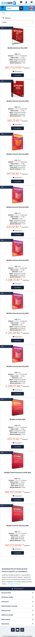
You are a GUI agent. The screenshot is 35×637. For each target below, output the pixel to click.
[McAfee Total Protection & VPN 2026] (17, 460)
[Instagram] (22, 630)
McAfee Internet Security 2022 (17, 101)
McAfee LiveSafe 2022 (17, 419)
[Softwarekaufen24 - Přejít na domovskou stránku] (8, 3)
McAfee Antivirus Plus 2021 (18, 48)
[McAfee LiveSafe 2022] (17, 407)
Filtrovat (8, 18)
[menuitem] (2, 8)
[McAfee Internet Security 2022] (17, 89)
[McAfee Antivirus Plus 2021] (17, 36)
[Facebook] (13, 630)
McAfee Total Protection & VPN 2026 (17, 473)
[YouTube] (17, 630)
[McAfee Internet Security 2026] (17, 513)
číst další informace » (14, 584)
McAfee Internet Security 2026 (17, 526)
